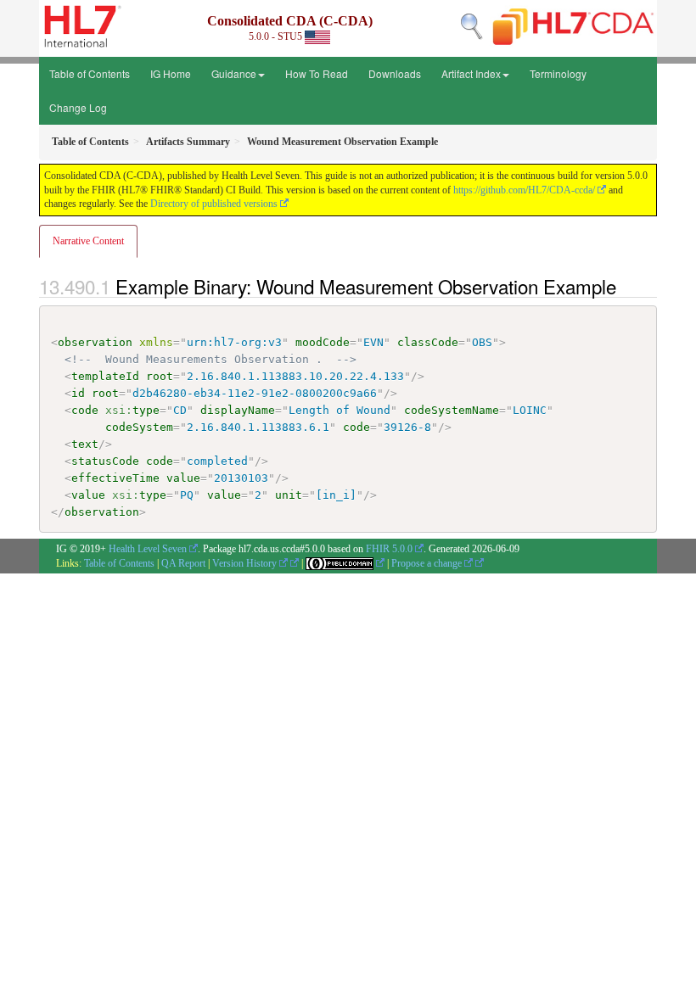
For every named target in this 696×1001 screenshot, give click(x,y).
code (84, 410)
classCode (427, 342)
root (159, 376)
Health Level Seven (148, 549)
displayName (237, 410)
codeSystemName (451, 410)
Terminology (558, 73)
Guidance (233, 73)
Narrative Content (88, 241)
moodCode (322, 342)
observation (95, 342)
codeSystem (139, 427)
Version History (245, 563)
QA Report (183, 563)
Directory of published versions (214, 204)
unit (288, 495)
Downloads (394, 73)
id (78, 393)
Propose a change (427, 563)
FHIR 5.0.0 (389, 549)
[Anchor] (625, 286)
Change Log (78, 107)
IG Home (170, 73)
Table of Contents (89, 73)
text (84, 444)
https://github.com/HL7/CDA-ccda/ (524, 190)
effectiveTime (115, 478)
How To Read (316, 73)
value (183, 478)
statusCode (105, 461)
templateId (105, 376)
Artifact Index (471, 73)
